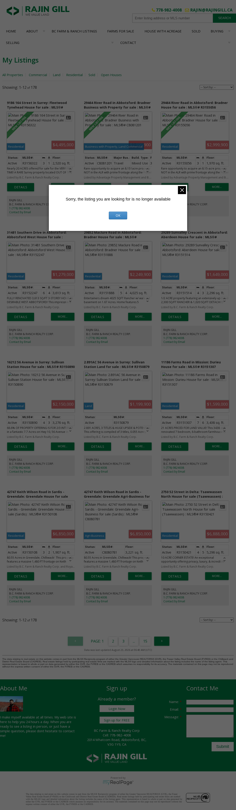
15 (145, 641)
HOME (11, 31)
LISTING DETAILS (20, 187)
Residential (74, 74)
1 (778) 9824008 (19, 208)
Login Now (117, 708)
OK (118, 215)
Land (56, 74)
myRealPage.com (118, 782)
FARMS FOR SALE (120, 31)
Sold (91, 74)
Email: (175, 709)
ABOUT (32, 31)
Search (224, 18)
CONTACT (128, 42)
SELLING (12, 42)
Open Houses (111, 74)
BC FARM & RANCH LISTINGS (74, 31)
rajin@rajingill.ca (211, 10)
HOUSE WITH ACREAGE (163, 31)
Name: (174, 701)
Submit (222, 746)
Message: (172, 717)
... (134, 641)
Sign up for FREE (117, 720)
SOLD (196, 31)
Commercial (38, 74)
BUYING (217, 31)
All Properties (12, 74)
